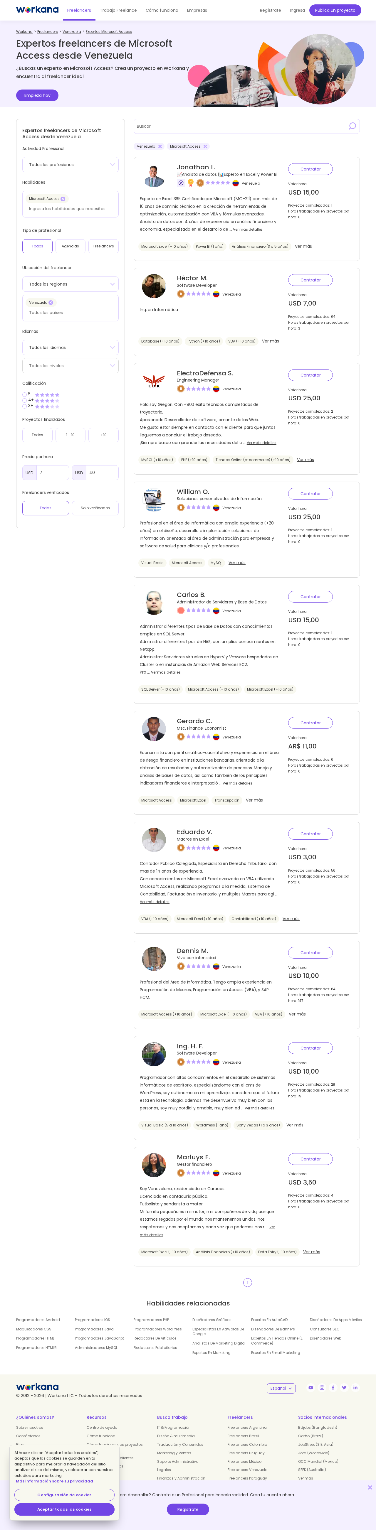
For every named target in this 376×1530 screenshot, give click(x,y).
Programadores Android (38, 1319)
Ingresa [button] (297, 10)
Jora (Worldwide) (313, 1452)
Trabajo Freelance (118, 10)
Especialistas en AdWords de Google (218, 1332)
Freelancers (79, 10)
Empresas (197, 10)
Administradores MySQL (96, 1347)
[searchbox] (69, 208)
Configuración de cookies (64, 1495)
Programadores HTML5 (36, 1347)
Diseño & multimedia (176, 1435)
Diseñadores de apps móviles (336, 1319)
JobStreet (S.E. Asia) (315, 1444)
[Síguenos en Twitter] (344, 1387)
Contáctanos (28, 1435)
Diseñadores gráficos (211, 1319)
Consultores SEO (324, 1329)
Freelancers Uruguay (246, 1452)
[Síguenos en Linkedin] (355, 1387)
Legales (164, 1469)
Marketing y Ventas (174, 1452)
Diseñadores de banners (273, 1329)
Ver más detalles (248, 229)
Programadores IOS (92, 1319)
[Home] (37, 10)
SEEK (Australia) (312, 1469)
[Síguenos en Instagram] (322, 1387)
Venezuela (251, 183)
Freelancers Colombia (247, 1444)
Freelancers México (244, 1461)
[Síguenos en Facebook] (333, 1387)
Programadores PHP (151, 1319)
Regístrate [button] (270, 10)
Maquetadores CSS (33, 1329)
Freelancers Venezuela (248, 1469)
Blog (20, 1444)
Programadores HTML (35, 1338)
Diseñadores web (325, 1338)
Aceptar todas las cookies (64, 1509)
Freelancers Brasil (243, 1435)
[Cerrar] (370, 1487)
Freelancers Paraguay (247, 1478)
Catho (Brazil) (310, 1435)
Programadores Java (94, 1329)
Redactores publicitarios (155, 1347)
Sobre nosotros (29, 1427)
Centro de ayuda (102, 1427)
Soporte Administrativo (177, 1461)
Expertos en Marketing (211, 1352)
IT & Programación (174, 1427)
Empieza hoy (37, 95)
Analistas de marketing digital (219, 1343)
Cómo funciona (162, 10)
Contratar (311, 169)
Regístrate (188, 1509)
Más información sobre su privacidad (54, 1481)
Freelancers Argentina (247, 1427)
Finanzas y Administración (181, 1478)
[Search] (352, 126)
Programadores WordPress (158, 1329)
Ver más (303, 246)
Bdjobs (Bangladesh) (317, 1427)
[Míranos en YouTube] (310, 1387)
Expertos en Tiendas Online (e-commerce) (278, 1341)
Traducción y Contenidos (180, 1444)
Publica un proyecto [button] (335, 10)
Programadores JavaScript (99, 1338)
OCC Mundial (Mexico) (318, 1461)
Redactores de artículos (155, 1338)
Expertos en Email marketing (275, 1352)
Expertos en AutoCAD (269, 1319)
